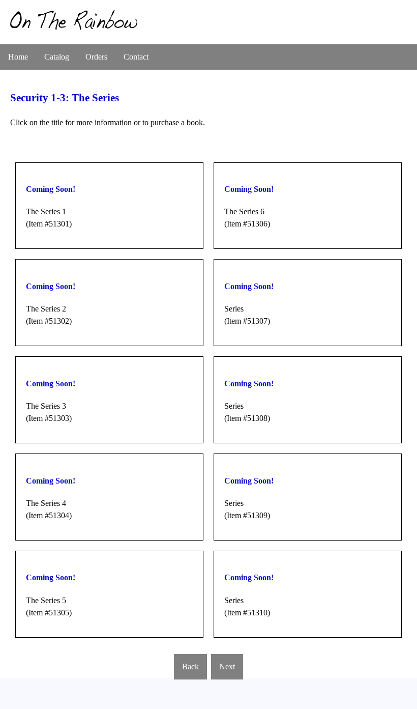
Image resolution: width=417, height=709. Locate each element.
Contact (136, 56)
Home (18, 56)
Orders (96, 56)
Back (190, 666)
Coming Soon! (50, 189)
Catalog (56, 56)
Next (227, 666)
